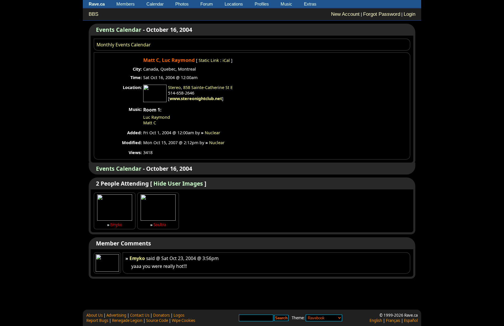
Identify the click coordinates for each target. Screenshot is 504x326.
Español (411, 320)
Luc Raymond (156, 117)
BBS (93, 14)
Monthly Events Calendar (123, 44)
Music (286, 3)
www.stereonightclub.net (195, 98)
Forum (206, 3)
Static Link (209, 60)
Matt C (149, 122)
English (376, 320)
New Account (345, 14)
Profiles (262, 3)
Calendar (155, 3)
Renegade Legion (127, 320)
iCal (226, 60)
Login (409, 14)
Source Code (157, 320)
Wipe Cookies (183, 320)
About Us (94, 315)
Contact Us (139, 315)
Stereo (174, 87)
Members (125, 3)
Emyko (116, 224)
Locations (234, 3)
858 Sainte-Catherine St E (208, 87)
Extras (310, 3)
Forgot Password (381, 14)
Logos (179, 315)
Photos (182, 3)
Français (393, 320)
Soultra (159, 224)
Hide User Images (178, 183)
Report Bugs (97, 320)
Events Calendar (118, 30)
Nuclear (212, 132)
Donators (161, 315)
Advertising (116, 315)
